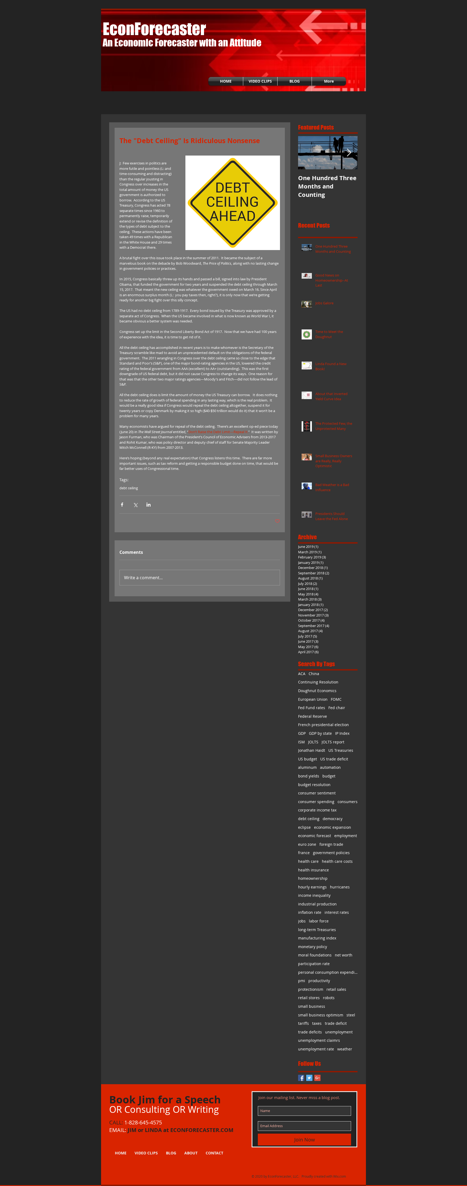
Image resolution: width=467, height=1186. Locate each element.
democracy (332, 818)
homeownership (313, 878)
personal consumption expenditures (328, 972)
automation (330, 767)
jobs (302, 921)
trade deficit (336, 1023)
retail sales (336, 989)
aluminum (307, 767)
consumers (348, 801)
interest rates (337, 912)
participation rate (314, 963)
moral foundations (315, 955)
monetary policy (312, 946)
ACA (301, 673)
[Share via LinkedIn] (148, 504)
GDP (302, 733)
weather (344, 1049)
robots (329, 997)
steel (350, 1014)
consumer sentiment (317, 793)
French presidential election (323, 724)
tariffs (303, 1023)
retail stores (309, 997)
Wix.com (339, 1176)
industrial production (317, 904)
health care (308, 861)
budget (328, 776)
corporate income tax (317, 810)
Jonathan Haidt (311, 750)
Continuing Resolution (318, 682)
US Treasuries (340, 750)
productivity (319, 980)
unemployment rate (316, 1049)
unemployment (339, 1032)
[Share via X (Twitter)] (135, 504)
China (314, 673)
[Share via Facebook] (122, 504)
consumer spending (316, 801)
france (304, 852)
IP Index (342, 733)
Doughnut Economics (317, 690)
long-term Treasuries (317, 929)
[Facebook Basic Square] (301, 1078)
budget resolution (314, 784)
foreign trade (331, 844)
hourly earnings (312, 887)
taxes (317, 1023)
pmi (301, 980)
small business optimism (320, 1014)
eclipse (304, 827)
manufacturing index (317, 938)
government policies (331, 852)
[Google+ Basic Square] (317, 1078)
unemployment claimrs (319, 1040)
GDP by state (320, 733)
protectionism (310, 989)
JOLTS (313, 741)
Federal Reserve (312, 716)
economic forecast (314, 835)
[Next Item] (348, 153)
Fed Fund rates (311, 707)
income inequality (314, 895)
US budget (307, 759)
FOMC (336, 699)
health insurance (313, 869)
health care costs (337, 861)
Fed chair (336, 707)
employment (345, 835)
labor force (319, 921)
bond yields (308, 776)
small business (311, 1006)
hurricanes (340, 887)
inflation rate (309, 912)
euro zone (307, 844)
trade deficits (310, 1032)
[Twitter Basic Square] (309, 1078)
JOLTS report (333, 741)
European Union (313, 699)
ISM (301, 741)
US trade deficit (334, 759)
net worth (343, 955)
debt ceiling (128, 488)
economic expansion (332, 827)
